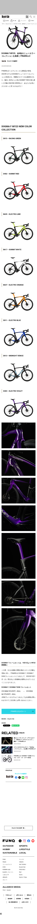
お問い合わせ (19, 895)
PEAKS (4, 862)
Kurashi (9, 890)
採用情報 (18, 898)
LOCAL (22, 853)
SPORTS (23, 846)
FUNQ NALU (22, 869)
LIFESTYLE (24, 849)
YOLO (4, 890)
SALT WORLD (22, 864)
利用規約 (27, 898)
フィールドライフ (7, 864)
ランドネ (21, 859)
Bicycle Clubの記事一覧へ (18, 828)
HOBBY (6, 849)
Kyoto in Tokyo (23, 877)
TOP (3, 23)
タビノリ (5, 879)
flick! (20, 872)
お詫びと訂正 (25, 902)
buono (20, 874)
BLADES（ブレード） (8, 872)
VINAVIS (21, 862)
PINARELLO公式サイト (18, 711)
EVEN (4, 867)
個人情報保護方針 (13, 902)
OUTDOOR (8, 846)
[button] (1, 914)
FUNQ (4, 859)
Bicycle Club (8, 23)
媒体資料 (10, 898)
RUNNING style (6, 869)
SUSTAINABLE (10, 853)
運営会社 (29, 895)
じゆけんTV (6, 874)
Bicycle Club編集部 (21, 773)
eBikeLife (5, 877)
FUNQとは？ (9, 895)
